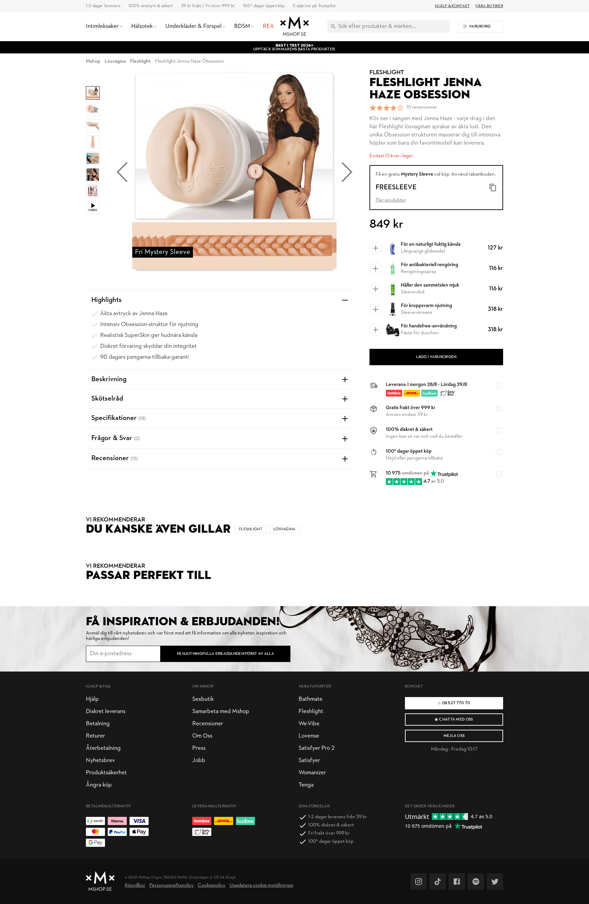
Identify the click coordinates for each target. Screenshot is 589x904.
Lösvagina (115, 61)
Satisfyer (309, 760)
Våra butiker (489, 6)
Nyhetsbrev (100, 760)
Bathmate (310, 699)
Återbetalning (103, 748)
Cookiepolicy (211, 885)
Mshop (93, 61)
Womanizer (312, 773)
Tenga (306, 785)
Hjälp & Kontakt (452, 6)
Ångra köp (99, 785)
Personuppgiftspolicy (171, 885)
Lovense (309, 736)
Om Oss (202, 736)
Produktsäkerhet (106, 773)
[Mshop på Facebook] (457, 881)
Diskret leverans (105, 711)
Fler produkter (391, 200)
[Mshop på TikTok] (437, 881)
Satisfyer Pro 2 (316, 748)
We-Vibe (309, 724)
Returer (95, 736)
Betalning (98, 724)
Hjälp (92, 699)
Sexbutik (203, 699)
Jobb (198, 760)
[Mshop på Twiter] (495, 881)
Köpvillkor (135, 885)
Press (199, 748)
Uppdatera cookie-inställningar (261, 885)
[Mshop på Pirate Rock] (476, 881)
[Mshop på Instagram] (418, 881)
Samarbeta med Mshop (220, 711)
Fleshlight (140, 61)
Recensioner (207, 724)
